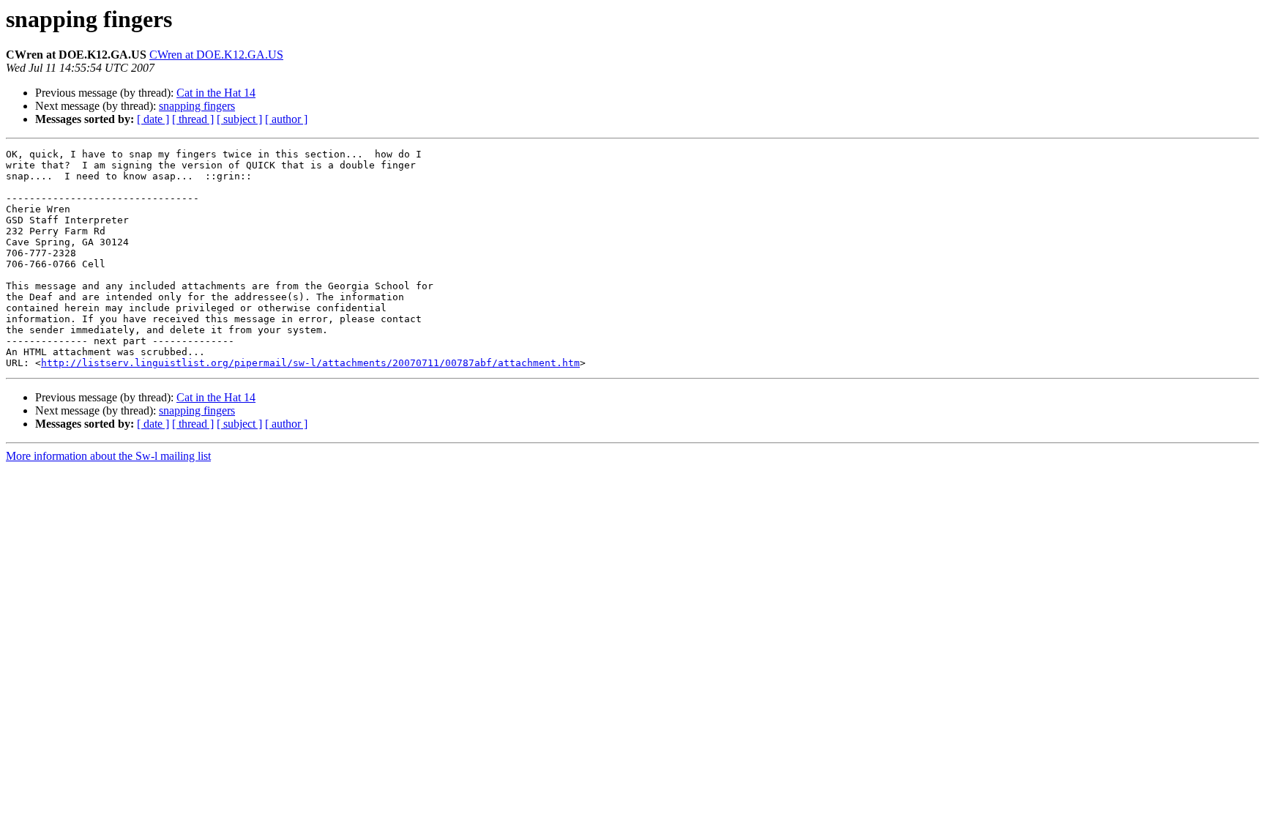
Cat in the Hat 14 (215, 92)
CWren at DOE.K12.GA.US (216, 54)
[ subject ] (239, 119)
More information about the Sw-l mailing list (108, 456)
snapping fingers (197, 106)
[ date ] (153, 119)
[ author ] (286, 119)
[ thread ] (193, 119)
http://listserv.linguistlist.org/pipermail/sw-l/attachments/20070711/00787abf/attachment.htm (310, 362)
